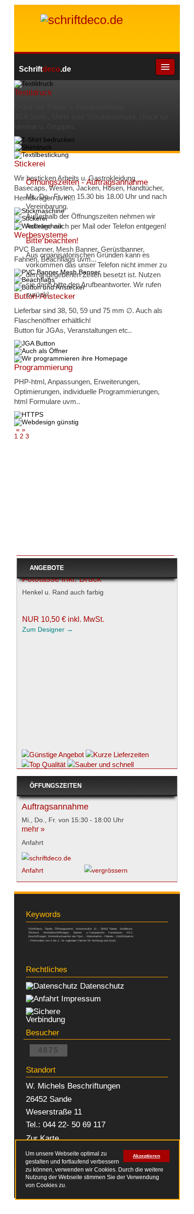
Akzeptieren (146, 1155)
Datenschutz (102, 986)
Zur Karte (42, 1138)
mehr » (33, 829)
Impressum (81, 998)
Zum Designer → (47, 678)
